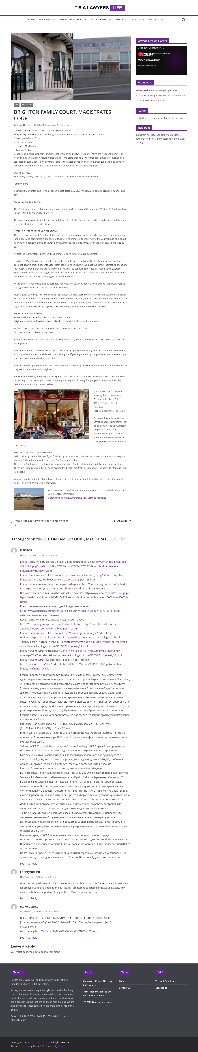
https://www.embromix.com (80, 892)
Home (31, 19)
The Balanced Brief (71, 19)
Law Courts (27, 105)
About (122, 981)
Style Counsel (99, 19)
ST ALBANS (120, 520)
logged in (31, 952)
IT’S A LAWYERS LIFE (40, 1016)
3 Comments (50, 125)
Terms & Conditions (165, 981)
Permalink (52, 555)
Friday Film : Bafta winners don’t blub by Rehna (42, 523)
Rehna (19, 125)
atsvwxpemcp (28, 927)
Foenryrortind (30, 872)
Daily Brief (45, 19)
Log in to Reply (28, 863)
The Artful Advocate (128, 19)
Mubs (23, 1019)
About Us (154, 19)
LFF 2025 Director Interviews (150, 100)
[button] (53, 19)
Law (16, 105)
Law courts (64, 125)
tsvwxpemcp (29, 906)
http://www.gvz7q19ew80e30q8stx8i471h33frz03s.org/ (66, 931)
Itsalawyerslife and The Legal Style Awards (158, 90)
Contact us (124, 987)
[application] (161, 60)
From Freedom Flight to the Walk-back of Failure (160, 95)
